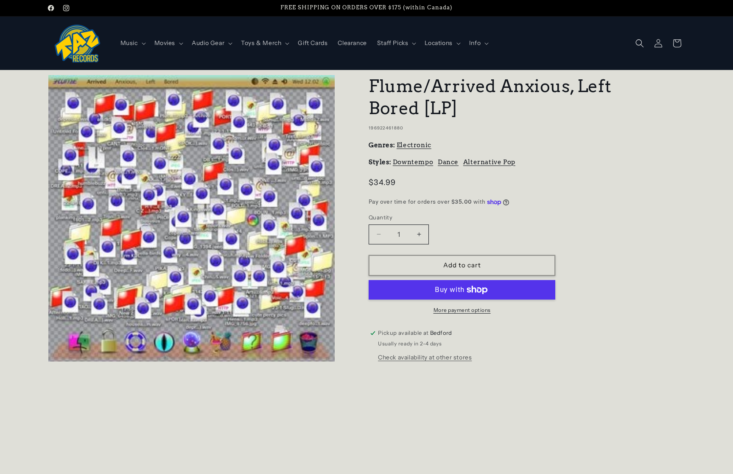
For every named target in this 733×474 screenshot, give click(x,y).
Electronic (414, 145)
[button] (132, 43)
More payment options (462, 310)
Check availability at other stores (425, 357)
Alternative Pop (489, 162)
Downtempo (413, 162)
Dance (448, 162)
